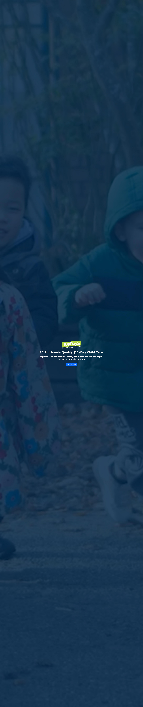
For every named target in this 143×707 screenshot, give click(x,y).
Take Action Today (71, 364)
